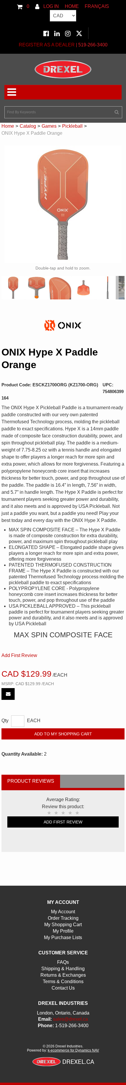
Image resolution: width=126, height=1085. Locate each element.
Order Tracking (63, 918)
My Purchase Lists (63, 937)
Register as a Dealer (47, 44)
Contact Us (63, 987)
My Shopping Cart (63, 924)
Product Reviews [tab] (30, 781)
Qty (4, 720)
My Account (63, 911)
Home (72, 6)
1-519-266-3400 (71, 1025)
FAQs (63, 962)
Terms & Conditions (63, 981)
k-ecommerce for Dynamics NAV (73, 1050)
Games (49, 126)
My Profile (63, 931)
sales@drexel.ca (70, 1019)
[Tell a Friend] (8, 694)
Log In (50, 6)
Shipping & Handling (63, 968)
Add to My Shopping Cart (63, 734)
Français (97, 6)
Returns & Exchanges (63, 975)
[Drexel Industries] (63, 69)
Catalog (28, 126)
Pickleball (72, 126)
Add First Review (19, 655)
